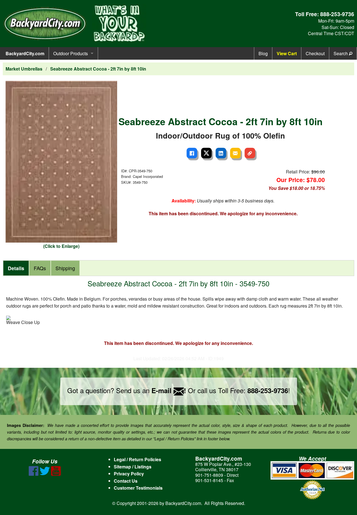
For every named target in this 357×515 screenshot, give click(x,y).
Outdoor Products (70, 53)
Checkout (315, 53)
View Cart (287, 53)
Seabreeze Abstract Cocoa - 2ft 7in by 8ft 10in (98, 69)
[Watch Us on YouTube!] (56, 474)
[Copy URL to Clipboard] (250, 153)
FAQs (40, 268)
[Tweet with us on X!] (45, 474)
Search (341, 53)
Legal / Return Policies (137, 459)
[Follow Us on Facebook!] (33, 474)
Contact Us (126, 481)
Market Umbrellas (24, 69)
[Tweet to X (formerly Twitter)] (206, 153)
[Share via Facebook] (192, 153)
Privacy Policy (129, 473)
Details (16, 268)
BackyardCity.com (25, 53)
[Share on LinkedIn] (221, 153)
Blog (263, 53)
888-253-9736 (337, 14)
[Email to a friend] (235, 153)
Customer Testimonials (138, 488)
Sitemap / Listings (132, 466)
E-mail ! (168, 390)
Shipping (65, 268)
